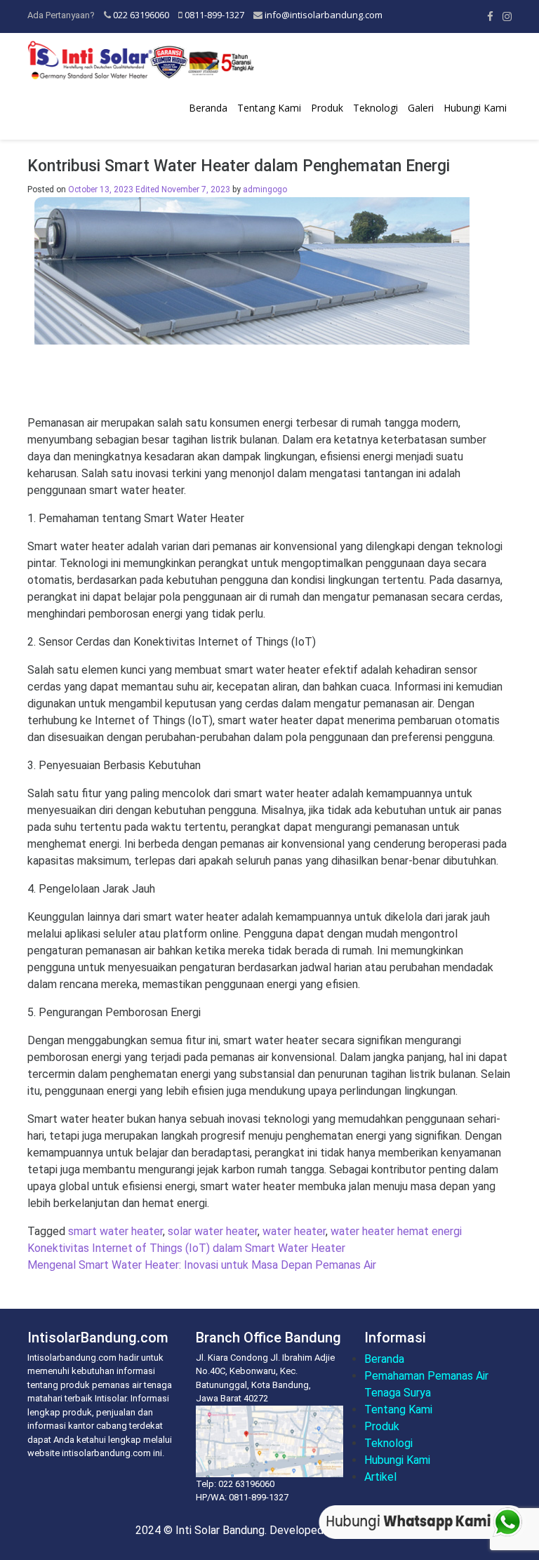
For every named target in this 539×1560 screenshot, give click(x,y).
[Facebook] (490, 16)
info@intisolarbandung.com (323, 14)
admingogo (265, 189)
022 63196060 (141, 14)
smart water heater (115, 1231)
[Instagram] (507, 16)
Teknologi (375, 107)
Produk (327, 107)
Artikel (380, 1477)
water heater (294, 1231)
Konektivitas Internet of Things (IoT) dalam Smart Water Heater (186, 1248)
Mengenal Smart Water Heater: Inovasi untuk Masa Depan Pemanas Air (201, 1265)
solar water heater (213, 1231)
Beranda (208, 107)
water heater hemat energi (396, 1231)
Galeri (421, 107)
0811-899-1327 (214, 14)
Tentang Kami (269, 107)
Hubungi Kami (475, 107)
